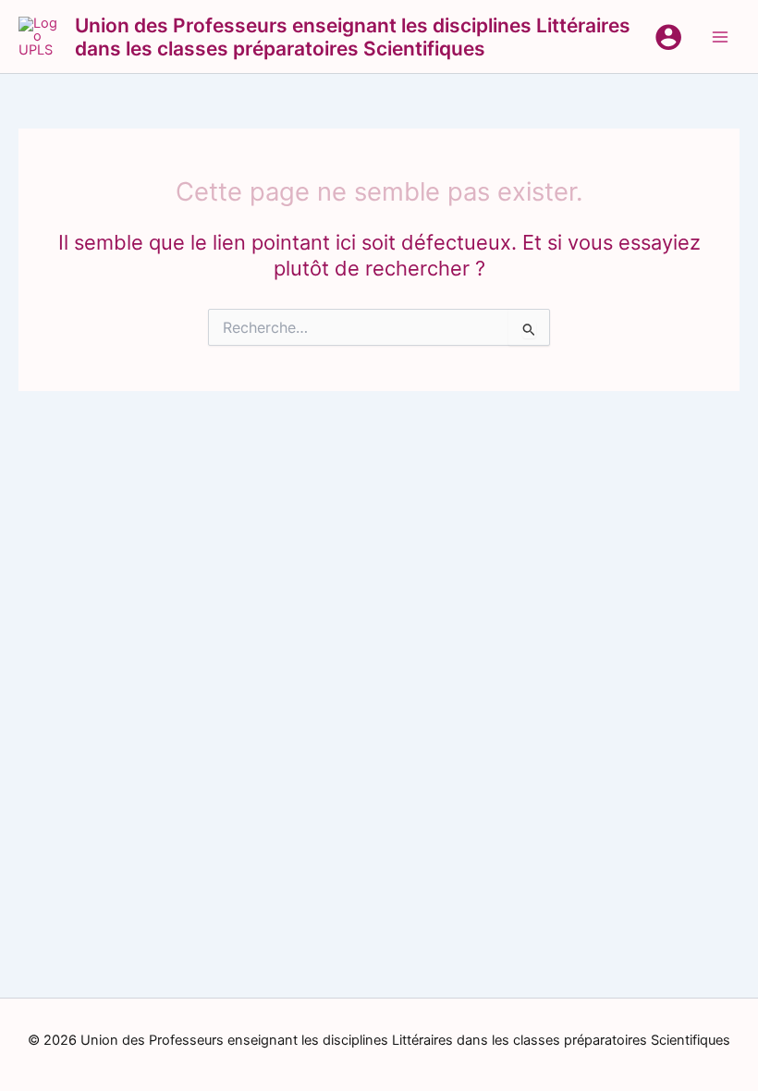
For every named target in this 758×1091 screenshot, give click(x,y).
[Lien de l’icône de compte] (668, 37)
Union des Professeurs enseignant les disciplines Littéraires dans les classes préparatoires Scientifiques (352, 37)
